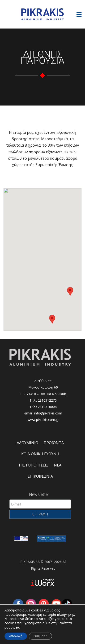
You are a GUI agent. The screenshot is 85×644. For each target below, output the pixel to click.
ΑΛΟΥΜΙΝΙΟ (27, 442)
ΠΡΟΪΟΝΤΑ (54, 442)
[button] (52, 319)
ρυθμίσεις (12, 627)
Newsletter (39, 494)
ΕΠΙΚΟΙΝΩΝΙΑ (40, 476)
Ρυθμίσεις (40, 636)
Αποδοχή (15, 636)
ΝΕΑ (57, 465)
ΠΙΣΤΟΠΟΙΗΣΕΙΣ (33, 465)
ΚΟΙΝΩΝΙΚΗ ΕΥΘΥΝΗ (40, 454)
